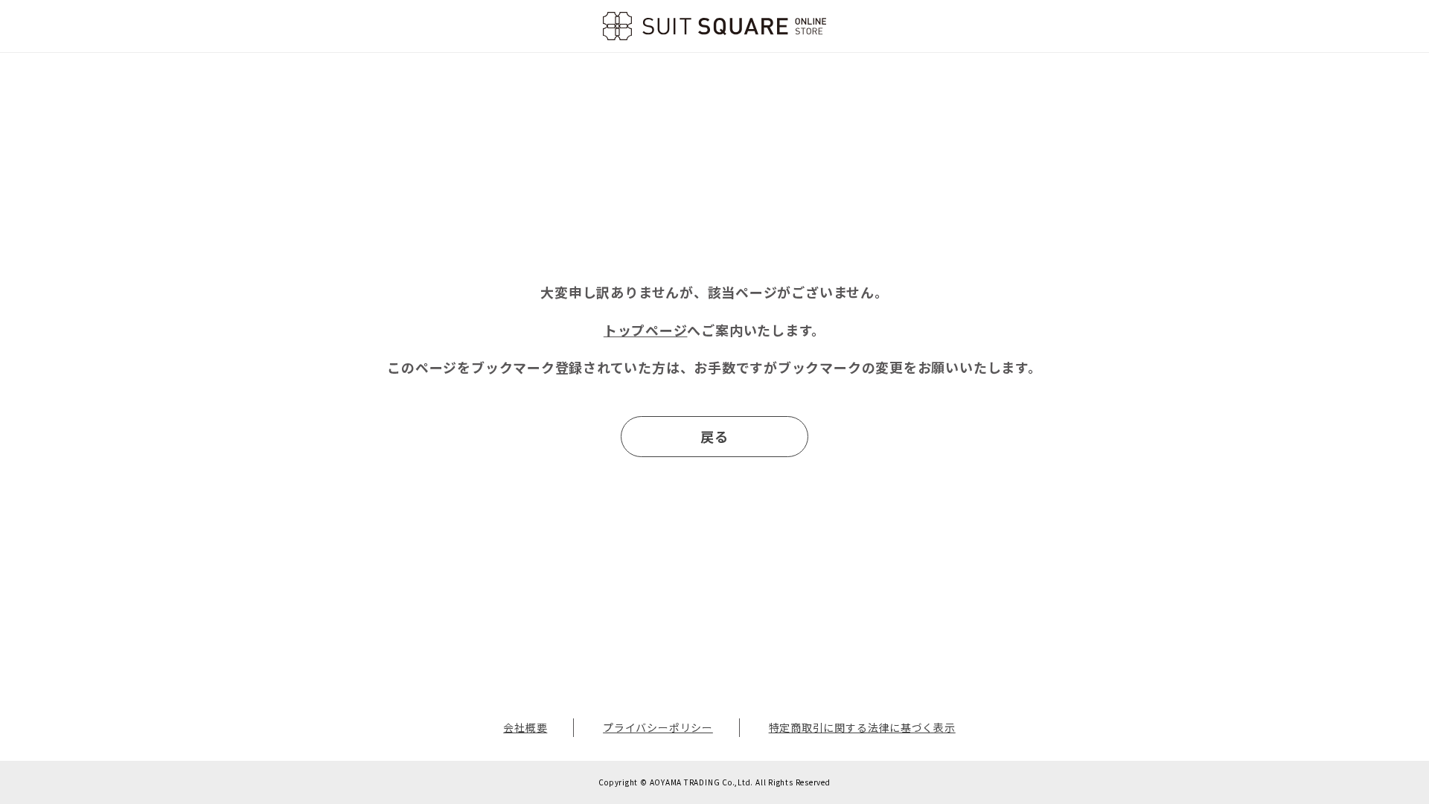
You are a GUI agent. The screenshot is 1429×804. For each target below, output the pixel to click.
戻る (714, 436)
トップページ (646, 329)
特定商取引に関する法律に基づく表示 (862, 727)
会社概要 (525, 727)
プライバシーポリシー (658, 727)
